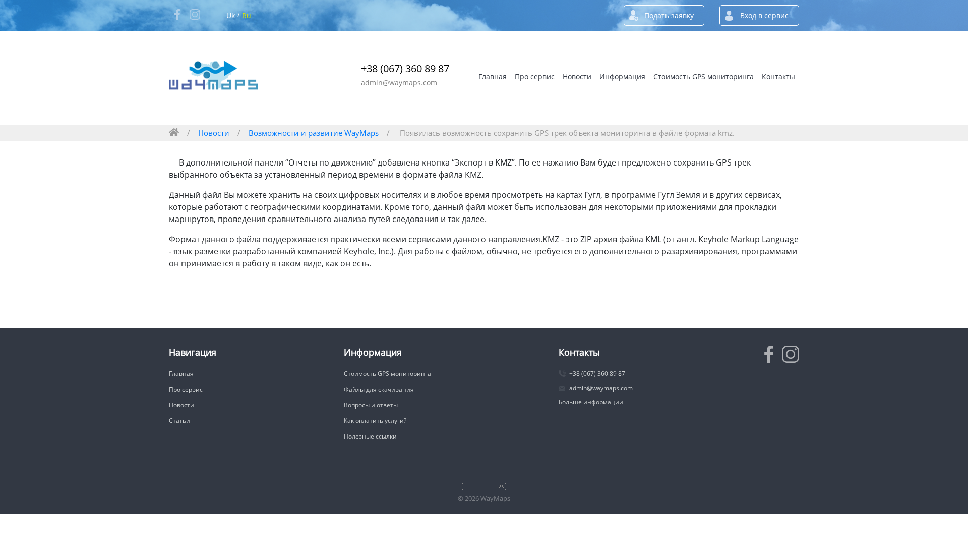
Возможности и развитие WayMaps (314, 133)
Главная (492, 76)
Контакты (778, 76)
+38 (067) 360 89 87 (405, 68)
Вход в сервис (764, 15)
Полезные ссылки (370, 436)
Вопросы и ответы (371, 405)
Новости (577, 76)
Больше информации (591, 402)
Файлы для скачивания (379, 389)
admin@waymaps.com (399, 82)
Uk (230, 15)
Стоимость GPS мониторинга (703, 76)
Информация (622, 76)
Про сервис (535, 76)
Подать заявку (669, 15)
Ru (246, 15)
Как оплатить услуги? (375, 420)
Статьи (179, 420)
